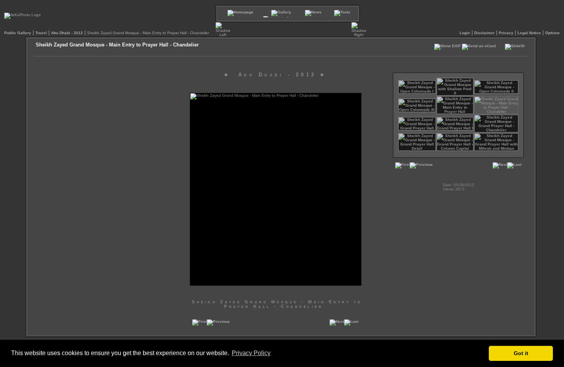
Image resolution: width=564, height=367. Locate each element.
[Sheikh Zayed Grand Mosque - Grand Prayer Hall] (417, 128)
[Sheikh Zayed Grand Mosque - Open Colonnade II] (496, 91)
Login (465, 33)
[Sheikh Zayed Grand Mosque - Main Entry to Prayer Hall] (455, 111)
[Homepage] (241, 12)
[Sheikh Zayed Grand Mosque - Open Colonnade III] (417, 109)
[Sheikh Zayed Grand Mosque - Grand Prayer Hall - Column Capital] (455, 148)
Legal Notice (529, 33)
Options (552, 33)
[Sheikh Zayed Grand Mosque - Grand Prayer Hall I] (455, 128)
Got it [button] (521, 353)
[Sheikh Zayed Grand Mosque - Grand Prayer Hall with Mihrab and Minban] (496, 148)
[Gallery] (281, 12)
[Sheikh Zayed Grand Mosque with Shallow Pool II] (455, 93)
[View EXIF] (447, 48)
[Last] (351, 324)
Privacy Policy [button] (251, 353)
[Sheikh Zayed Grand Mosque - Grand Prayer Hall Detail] (417, 148)
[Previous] (218, 324)
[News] (313, 12)
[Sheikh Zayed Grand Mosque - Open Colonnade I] (417, 91)
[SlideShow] (515, 49)
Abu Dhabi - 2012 (67, 33)
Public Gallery (17, 33)
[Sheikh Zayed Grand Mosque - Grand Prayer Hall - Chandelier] (496, 130)
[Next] (337, 324)
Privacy (506, 33)
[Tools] (342, 12)
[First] (199, 324)
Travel (41, 33)
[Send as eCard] (479, 48)
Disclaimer (484, 33)
